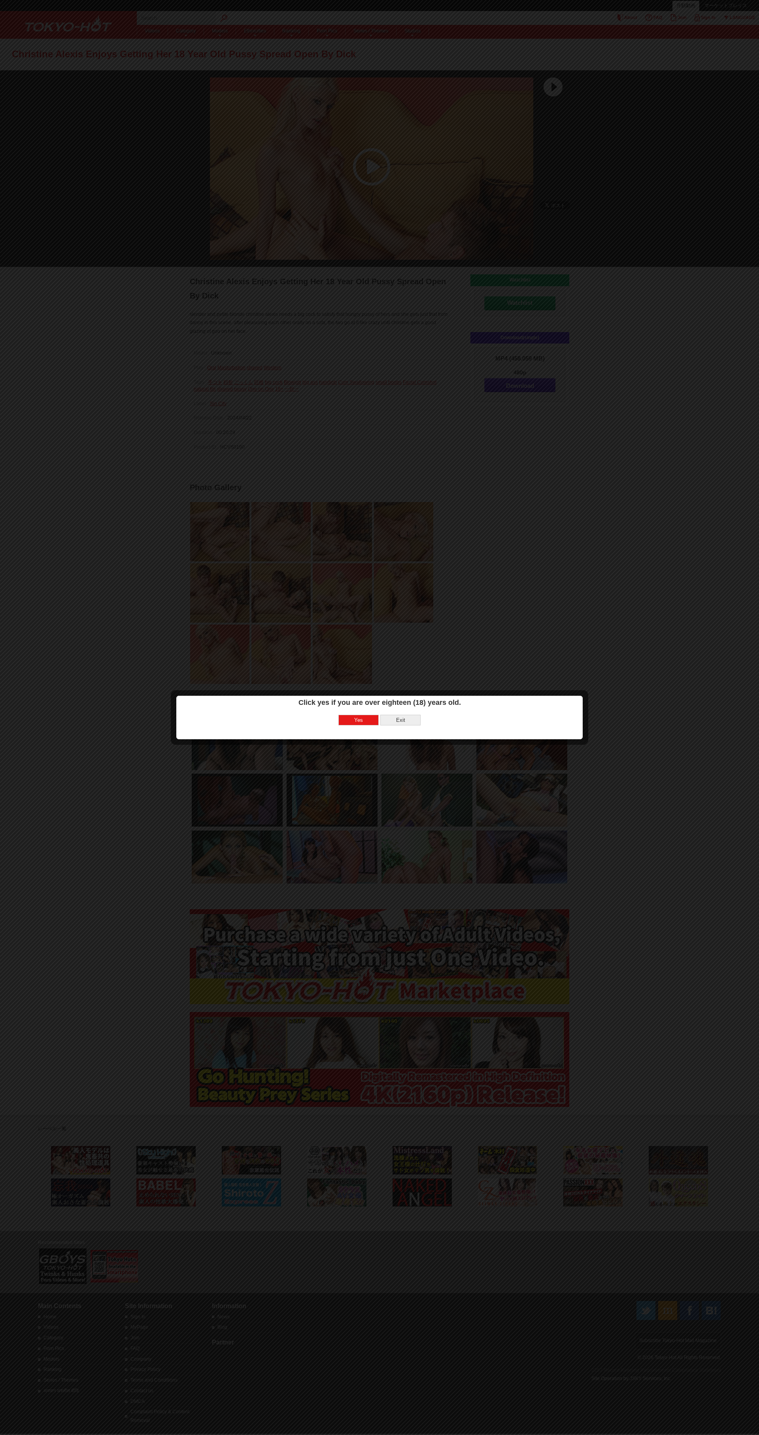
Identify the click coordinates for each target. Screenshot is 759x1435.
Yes (358, 720)
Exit (400, 720)
